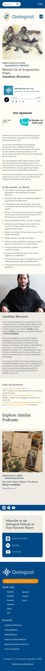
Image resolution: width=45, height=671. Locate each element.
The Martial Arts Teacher (16, 405)
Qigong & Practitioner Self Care (17, 644)
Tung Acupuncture (14, 478)
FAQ (8, 612)
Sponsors (25, 591)
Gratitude (10, 604)
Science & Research (12, 649)
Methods (24, 65)
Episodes (10, 591)
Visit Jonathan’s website (12, 388)
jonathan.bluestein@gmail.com (19, 395)
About (9, 608)
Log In (24, 600)
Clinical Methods (11, 629)
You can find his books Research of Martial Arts (22, 402)
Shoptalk (10, 596)
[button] (41, 16)
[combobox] (11, 4)
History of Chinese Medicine (15, 639)
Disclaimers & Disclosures (22, 664)
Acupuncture (11, 65)
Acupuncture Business (13, 625)
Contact (25, 596)
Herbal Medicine (11, 634)
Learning (10, 600)
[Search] (18, 4)
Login (40, 3)
